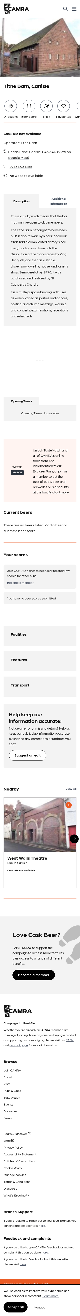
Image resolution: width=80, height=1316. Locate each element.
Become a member (20, 582)
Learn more (50, 1295)
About (8, 1077)
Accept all (15, 1307)
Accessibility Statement (20, 1154)
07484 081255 (21, 166)
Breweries (11, 1111)
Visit (7, 1083)
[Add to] (69, 805)
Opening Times (21, 401)
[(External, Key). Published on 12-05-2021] (40, 843)
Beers (8, 1118)
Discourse (10, 1188)
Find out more (58, 492)
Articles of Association (19, 1161)
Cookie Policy (13, 1168)
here (42, 1225)
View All (71, 788)
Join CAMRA (12, 1070)
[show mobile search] (65, 8)
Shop (7, 1140)
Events (8, 1104)
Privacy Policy (13, 1147)
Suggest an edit (27, 755)
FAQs (70, 1040)
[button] (74, 838)
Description (21, 201)
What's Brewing (15, 1195)
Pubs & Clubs (12, 1090)
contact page (19, 1045)
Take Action (12, 1097)
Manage (39, 1307)
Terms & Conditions (17, 1181)
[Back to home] (16, 9)
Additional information (58, 201)
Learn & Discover (16, 1133)
